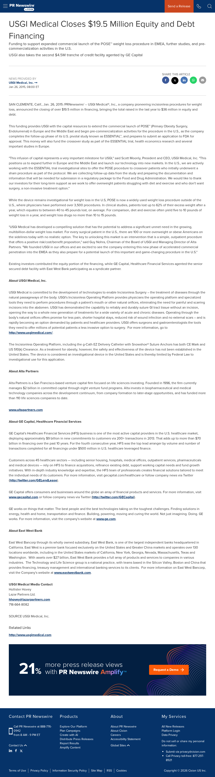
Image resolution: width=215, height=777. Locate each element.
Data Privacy (170, 735)
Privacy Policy (39, 770)
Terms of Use (17, 770)
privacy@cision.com (192, 752)
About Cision (119, 731)
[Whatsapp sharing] (193, 81)
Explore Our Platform (73, 726)
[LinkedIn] (11, 751)
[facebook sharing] (165, 81)
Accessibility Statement (125, 739)
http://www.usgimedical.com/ (30, 332)
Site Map (96, 770)
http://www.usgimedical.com (30, 634)
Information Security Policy (69, 770)
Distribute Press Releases (76, 739)
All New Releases (173, 726)
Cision (192, 770)
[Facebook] (16, 751)
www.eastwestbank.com (72, 572)
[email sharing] (202, 81)
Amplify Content (70, 747)
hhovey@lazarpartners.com (29, 599)
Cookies (121, 770)
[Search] (209, 6)
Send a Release (179, 6)
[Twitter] (21, 751)
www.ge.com (106, 518)
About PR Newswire (123, 726)
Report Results (69, 743)
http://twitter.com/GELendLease (33, 480)
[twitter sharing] (174, 81)
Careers (116, 735)
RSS (109, 770)
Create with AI (69, 735)
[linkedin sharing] (184, 81)
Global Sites (119, 745)
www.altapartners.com (26, 409)
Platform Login (171, 731)
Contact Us (16, 745)
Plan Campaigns (70, 731)
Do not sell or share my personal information (183, 743)
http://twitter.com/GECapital (113, 497)
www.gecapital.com (23, 497)
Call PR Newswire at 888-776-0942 (33, 728)
